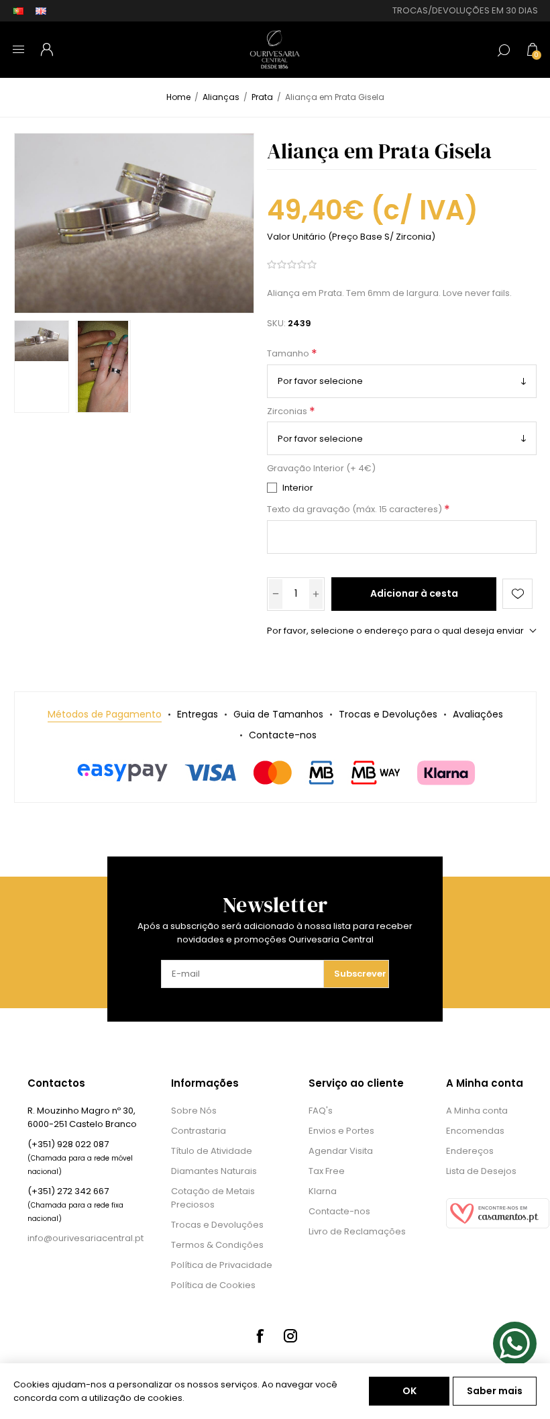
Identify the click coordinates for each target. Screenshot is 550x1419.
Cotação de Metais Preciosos (213, 1198)
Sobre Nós (194, 1110)
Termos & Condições (217, 1244)
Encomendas (475, 1130)
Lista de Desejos (481, 1171)
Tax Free (327, 1171)
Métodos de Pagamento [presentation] (105, 714)
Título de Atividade (211, 1150)
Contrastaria (198, 1130)
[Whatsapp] (515, 1343)
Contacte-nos (339, 1211)
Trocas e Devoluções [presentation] (388, 714)
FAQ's (321, 1110)
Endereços (470, 1150)
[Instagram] (290, 1335)
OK (409, 1391)
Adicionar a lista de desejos (517, 594)
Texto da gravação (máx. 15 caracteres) (355, 509)
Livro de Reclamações (357, 1231)
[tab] (105, 714)
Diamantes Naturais (214, 1171)
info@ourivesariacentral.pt (86, 1238)
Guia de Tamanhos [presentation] (278, 714)
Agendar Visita (341, 1150)
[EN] (41, 10)
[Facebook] (259, 1335)
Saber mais (494, 1391)
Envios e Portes (341, 1130)
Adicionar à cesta (414, 593)
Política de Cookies (213, 1285)
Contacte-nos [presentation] (283, 735)
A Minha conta (477, 1110)
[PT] (18, 10)
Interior (297, 487)
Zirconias (288, 411)
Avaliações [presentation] (478, 714)
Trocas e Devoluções (217, 1224)
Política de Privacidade (221, 1265)
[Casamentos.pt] (497, 1225)
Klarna (323, 1191)
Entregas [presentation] (197, 714)
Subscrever (360, 973)
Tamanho (289, 354)
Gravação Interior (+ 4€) (321, 468)
